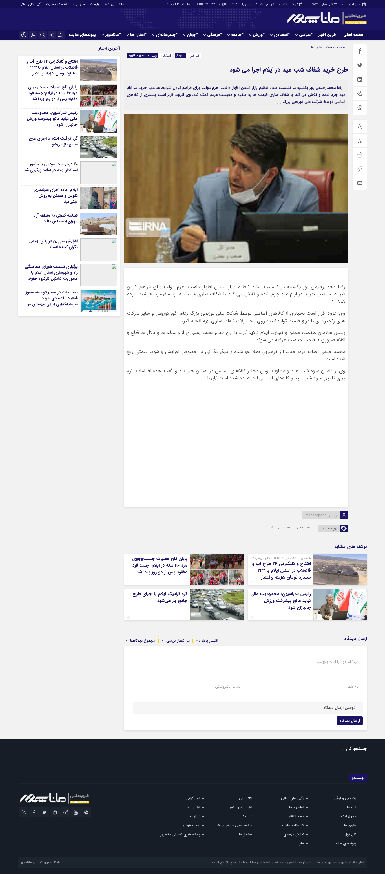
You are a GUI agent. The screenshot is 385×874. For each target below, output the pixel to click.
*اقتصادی (281, 35)
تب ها (351, 807)
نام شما (353, 686)
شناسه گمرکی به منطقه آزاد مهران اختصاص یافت (55, 218)
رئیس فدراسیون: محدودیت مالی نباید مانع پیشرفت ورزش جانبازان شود (280, 600)
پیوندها (109, 4)
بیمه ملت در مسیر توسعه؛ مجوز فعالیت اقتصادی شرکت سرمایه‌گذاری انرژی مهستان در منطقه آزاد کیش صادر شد (52, 301)
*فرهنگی (214, 35)
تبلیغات (95, 4)
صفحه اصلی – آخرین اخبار (233, 825)
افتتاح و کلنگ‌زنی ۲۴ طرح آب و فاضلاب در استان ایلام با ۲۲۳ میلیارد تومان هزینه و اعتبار (281, 570)
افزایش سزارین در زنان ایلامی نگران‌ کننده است (53, 244)
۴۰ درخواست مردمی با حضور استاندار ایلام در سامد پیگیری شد (51, 167)
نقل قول (350, 834)
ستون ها (350, 825)
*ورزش (258, 35)
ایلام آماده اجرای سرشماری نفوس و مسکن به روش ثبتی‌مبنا (56, 196)
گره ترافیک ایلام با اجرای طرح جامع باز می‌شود (159, 597)
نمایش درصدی (293, 834)
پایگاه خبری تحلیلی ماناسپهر (180, 834)
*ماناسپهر (113, 35)
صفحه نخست (335, 47)
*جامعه (237, 35)
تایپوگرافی (193, 798)
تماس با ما (79, 4)
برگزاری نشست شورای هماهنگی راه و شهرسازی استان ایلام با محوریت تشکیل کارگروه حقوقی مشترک (51, 276)
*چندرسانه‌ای (166, 35)
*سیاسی (305, 35)
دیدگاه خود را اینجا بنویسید (337, 662)
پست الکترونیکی (228, 686)
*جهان (192, 35)
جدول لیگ (348, 816)
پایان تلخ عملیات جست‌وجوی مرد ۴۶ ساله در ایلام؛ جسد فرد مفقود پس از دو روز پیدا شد (159, 565)
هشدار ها (245, 834)
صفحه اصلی (353, 35)
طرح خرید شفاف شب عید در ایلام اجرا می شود (288, 69)
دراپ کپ (245, 816)
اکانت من (245, 798)
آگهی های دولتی (30, 4)
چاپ (301, 843)
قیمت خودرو (191, 825)
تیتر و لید (193, 807)
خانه (121, 4)
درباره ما (194, 816)
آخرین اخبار (327, 35)
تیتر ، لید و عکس (240, 807)
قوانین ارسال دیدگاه (339, 708)
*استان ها (138, 35)
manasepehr (315, 515)
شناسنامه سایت (56, 4)
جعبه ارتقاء (296, 816)
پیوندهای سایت (82, 35)
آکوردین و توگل (345, 798)
